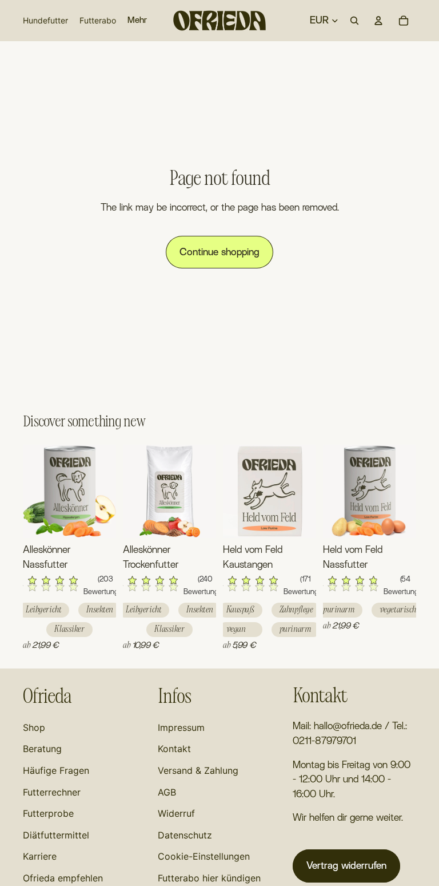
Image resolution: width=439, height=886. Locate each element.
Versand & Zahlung (198, 770)
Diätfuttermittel (56, 835)
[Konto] (378, 20)
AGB (167, 792)
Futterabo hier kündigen (209, 878)
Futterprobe (48, 813)
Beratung (42, 748)
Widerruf (176, 813)
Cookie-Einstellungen (204, 856)
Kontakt (174, 748)
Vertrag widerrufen (346, 865)
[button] (69, 586)
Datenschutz (185, 835)
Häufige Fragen (56, 770)
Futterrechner (52, 792)
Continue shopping (219, 252)
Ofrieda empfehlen (63, 878)
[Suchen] (354, 20)
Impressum (181, 727)
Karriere (40, 856)
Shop (34, 727)
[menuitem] (137, 20)
